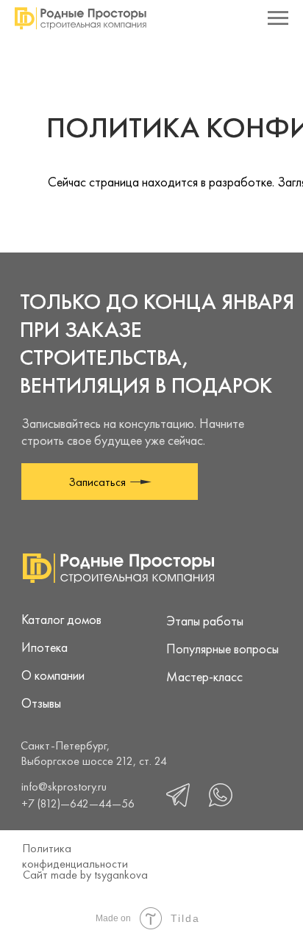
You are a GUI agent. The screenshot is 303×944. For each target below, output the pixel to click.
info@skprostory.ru (64, 786)
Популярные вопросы (222, 648)
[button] (109, 481)
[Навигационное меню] (278, 18)
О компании (53, 675)
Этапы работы (204, 620)
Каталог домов (61, 619)
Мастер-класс (204, 676)
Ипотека (44, 647)
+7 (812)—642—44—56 (78, 803)
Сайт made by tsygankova (85, 874)
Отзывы (41, 702)
